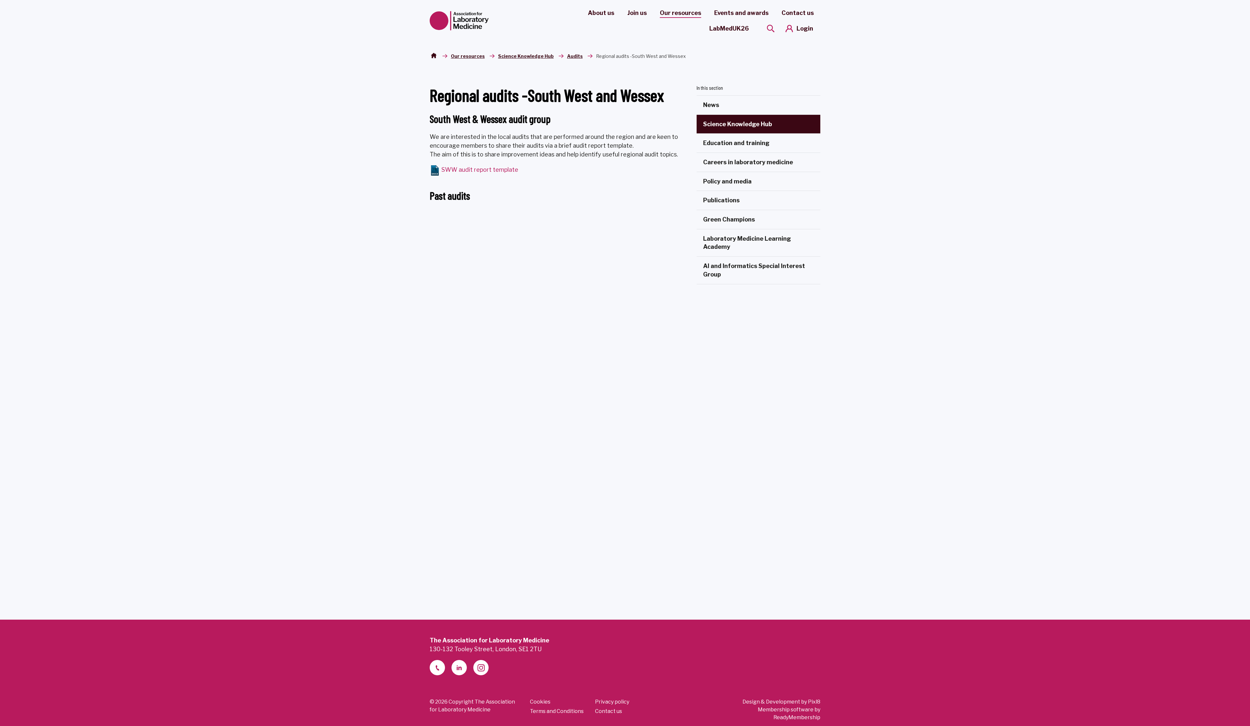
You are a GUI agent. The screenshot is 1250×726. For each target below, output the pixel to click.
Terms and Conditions (557, 711)
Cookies (540, 702)
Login (805, 28)
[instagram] (481, 667)
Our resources (680, 12)
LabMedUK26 (729, 28)
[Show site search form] (770, 28)
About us (601, 12)
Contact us (798, 12)
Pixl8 (814, 702)
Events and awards (741, 12)
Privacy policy (612, 702)
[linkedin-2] (459, 667)
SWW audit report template (479, 169)
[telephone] (437, 667)
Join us (637, 12)
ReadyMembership (796, 717)
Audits (575, 56)
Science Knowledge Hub (526, 56)
